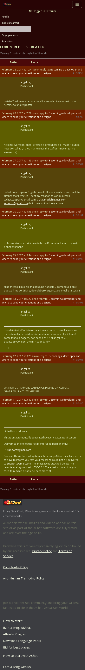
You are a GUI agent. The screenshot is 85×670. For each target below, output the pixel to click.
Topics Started (10, 23)
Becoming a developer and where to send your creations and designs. (42, 71)
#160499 (78, 215)
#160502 (78, 164)
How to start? (13, 621)
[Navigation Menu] (77, 4)
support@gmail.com (16, 203)
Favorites (7, 41)
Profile (5, 16)
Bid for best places (16, 647)
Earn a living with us (17, 627)
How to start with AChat (20, 655)
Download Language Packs (22, 641)
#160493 (78, 259)
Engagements (10, 35)
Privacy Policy (42, 551)
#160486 (78, 403)
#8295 (79, 117)
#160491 (78, 360)
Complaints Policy (15, 567)
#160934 (78, 73)
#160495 (78, 302)
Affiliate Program (15, 634)
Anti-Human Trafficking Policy (24, 578)
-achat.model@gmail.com (51, 199)
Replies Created (11, 29)
